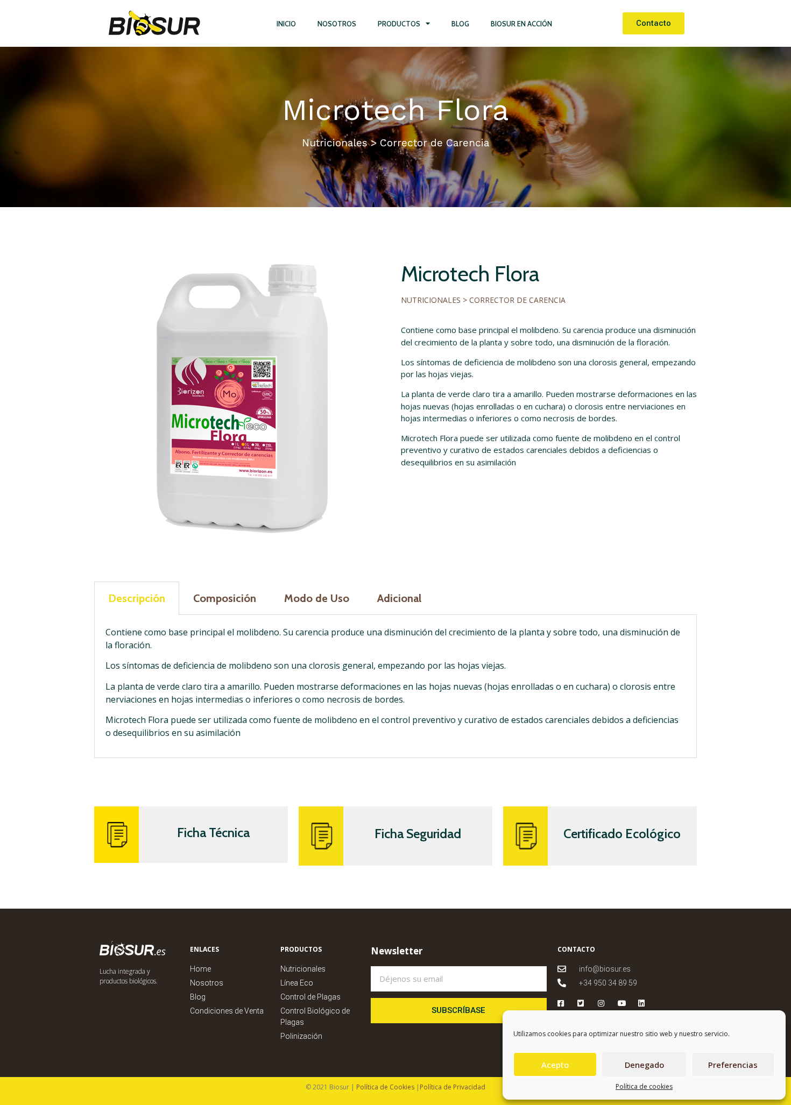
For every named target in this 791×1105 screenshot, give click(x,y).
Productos (399, 23)
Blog (460, 23)
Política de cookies (644, 1086)
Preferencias (733, 1064)
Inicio (286, 23)
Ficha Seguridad (418, 833)
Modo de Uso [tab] (316, 598)
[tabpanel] (395, 687)
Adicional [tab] (399, 598)
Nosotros (336, 23)
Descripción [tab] (136, 598)
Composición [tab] (224, 598)
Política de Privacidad (452, 1087)
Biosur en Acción (521, 23)
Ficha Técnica (213, 832)
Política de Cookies (384, 1087)
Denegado (644, 1064)
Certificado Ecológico (622, 833)
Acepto (555, 1064)
